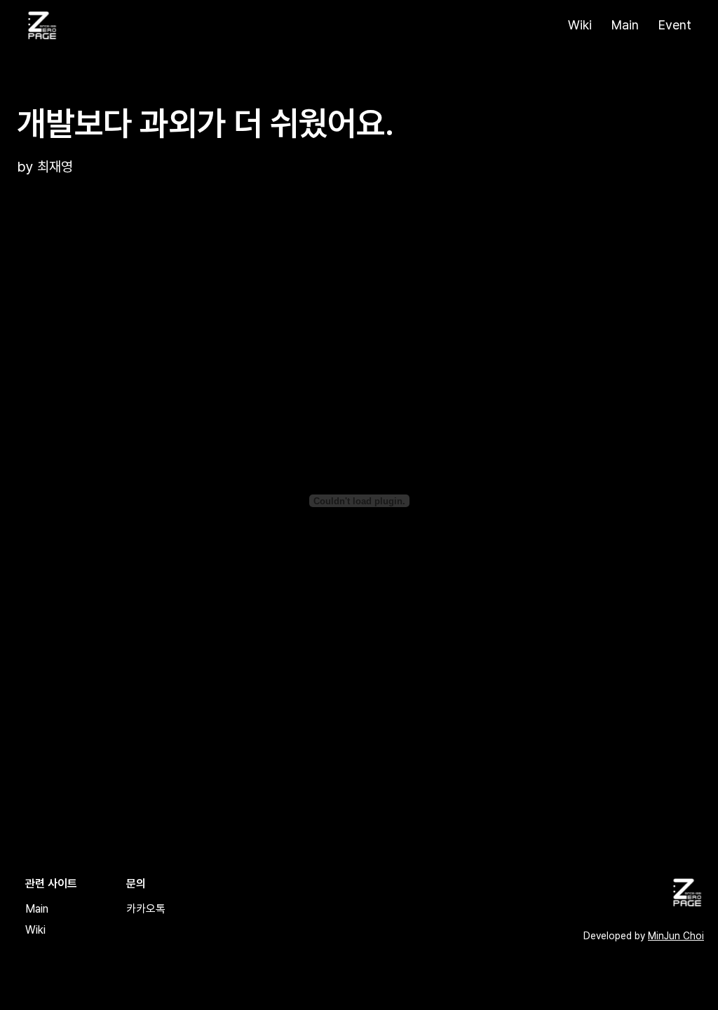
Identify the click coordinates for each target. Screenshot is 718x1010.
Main (625, 25)
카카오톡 (145, 908)
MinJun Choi (676, 935)
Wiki (580, 25)
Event (674, 25)
